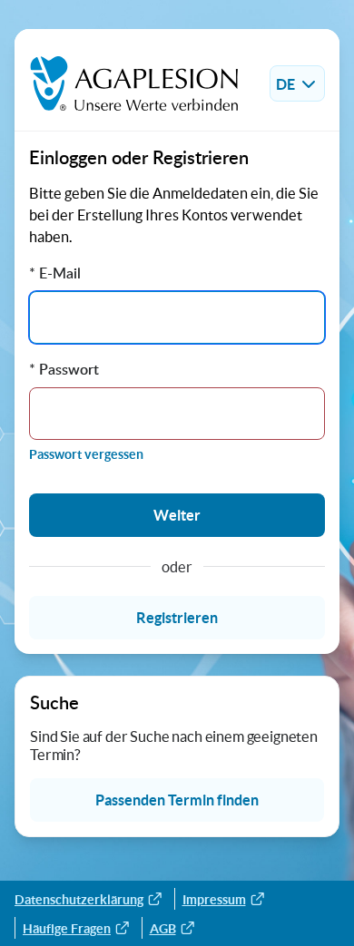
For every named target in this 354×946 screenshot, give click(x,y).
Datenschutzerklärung (79, 899)
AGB (163, 929)
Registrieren (177, 618)
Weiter (177, 515)
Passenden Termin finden (177, 800)
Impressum (214, 899)
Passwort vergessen (86, 454)
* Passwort (64, 369)
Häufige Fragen (67, 929)
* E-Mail (55, 273)
